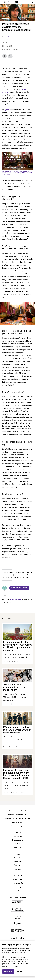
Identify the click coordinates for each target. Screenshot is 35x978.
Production (17, 858)
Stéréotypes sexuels (23, 578)
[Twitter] (10, 56)
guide (7, 110)
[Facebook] (4, 56)
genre (11, 575)
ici (31, 186)
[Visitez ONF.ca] (20, 2)
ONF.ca (17, 854)
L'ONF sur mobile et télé (17, 897)
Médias (17, 844)
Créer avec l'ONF (17, 822)
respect (10, 578)
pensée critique (25, 575)
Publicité (4, 578)
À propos (17, 832)
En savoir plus (22, 971)
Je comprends (8, 971)
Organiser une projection (17, 826)
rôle (15, 578)
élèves (27, 572)
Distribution (18, 862)
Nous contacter (17, 840)
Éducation (5, 43)
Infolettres (17, 847)
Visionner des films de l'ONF (17, 815)
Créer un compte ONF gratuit (17, 811)
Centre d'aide (17, 836)
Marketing (17, 575)
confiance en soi (19, 572)
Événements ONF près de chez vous (17, 818)
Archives (18, 869)
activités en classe (7, 572)
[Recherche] (33, 2)
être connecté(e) (15, 599)
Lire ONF (6, 2)
